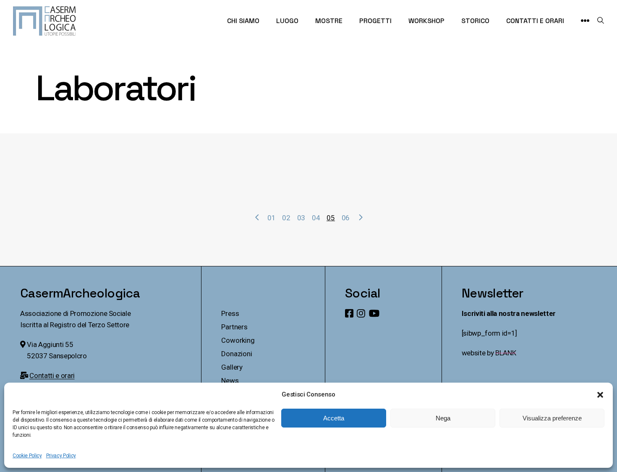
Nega (443, 418)
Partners (234, 327)
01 (271, 218)
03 (301, 218)
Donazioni (236, 353)
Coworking (237, 340)
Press (230, 313)
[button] (600, 395)
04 (316, 218)
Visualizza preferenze (552, 418)
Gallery (232, 367)
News (229, 380)
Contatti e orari (52, 375)
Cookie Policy (27, 456)
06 (346, 218)
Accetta (333, 418)
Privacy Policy (61, 456)
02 (286, 218)
